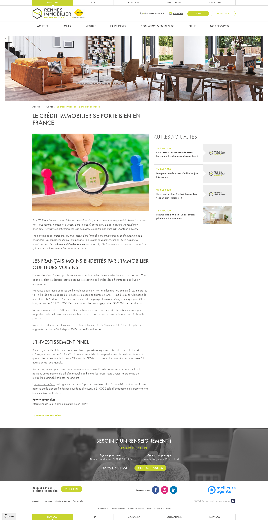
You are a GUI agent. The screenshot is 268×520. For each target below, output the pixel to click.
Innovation (215, 2)
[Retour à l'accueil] (51, 13)
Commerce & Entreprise (157, 26)
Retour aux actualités (48, 415)
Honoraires (47, 500)
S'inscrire (71, 489)
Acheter (43, 26)
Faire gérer (118, 26)
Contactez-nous (150, 468)
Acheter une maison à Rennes (140, 508)
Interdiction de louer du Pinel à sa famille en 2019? (60, 404)
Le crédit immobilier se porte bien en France (78, 106)
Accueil (36, 106)
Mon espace (223, 13)
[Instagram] (164, 490)
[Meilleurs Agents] (222, 489)
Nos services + (220, 26)
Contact (198, 13)
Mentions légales (62, 500)
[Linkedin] (173, 490)
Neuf (93, 2)
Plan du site (78, 500)
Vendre (91, 26)
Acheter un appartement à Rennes (111, 508)
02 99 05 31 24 (114, 467)
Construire (134, 2)
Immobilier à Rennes (162, 508)
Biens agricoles (175, 2)
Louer (67, 26)
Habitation (52, 2)
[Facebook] (155, 490)
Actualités (178, 13)
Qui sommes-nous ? (154, 13)
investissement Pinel (44, 384)
